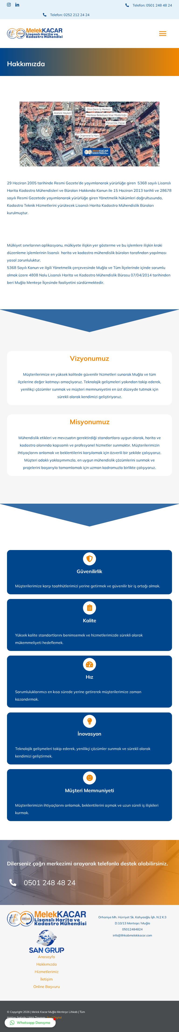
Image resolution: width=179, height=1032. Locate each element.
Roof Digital (54, 1017)
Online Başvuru (46, 986)
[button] (30, 1022)
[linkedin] (17, 5)
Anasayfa (46, 956)
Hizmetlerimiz (47, 971)
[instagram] (9, 5)
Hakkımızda (46, 964)
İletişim (46, 979)
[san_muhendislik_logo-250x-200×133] (46, 931)
